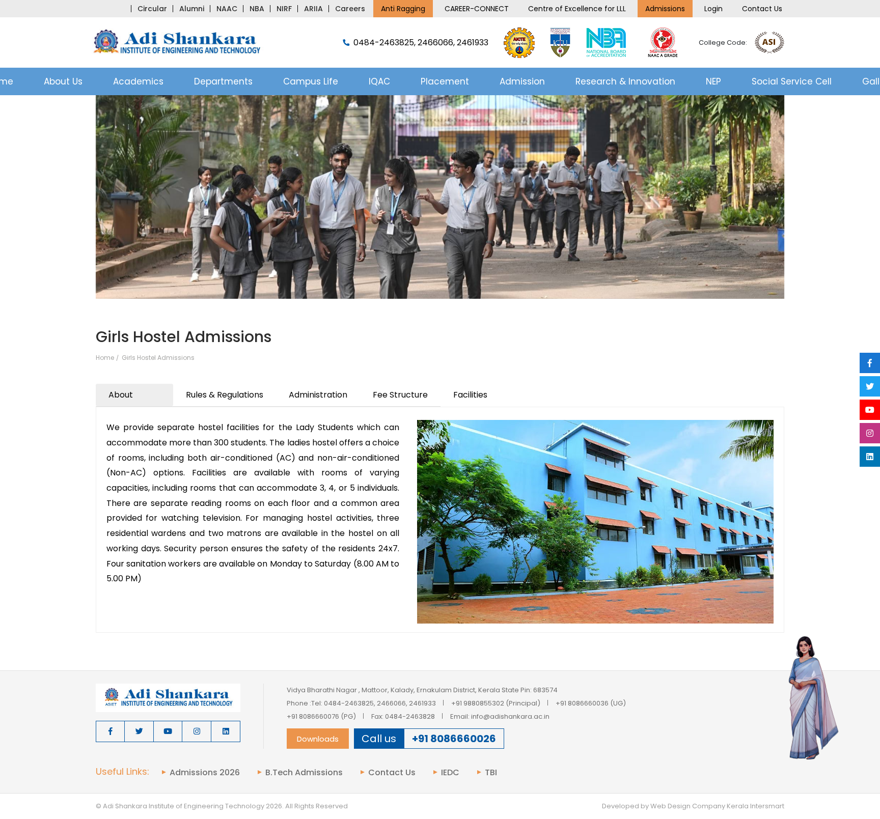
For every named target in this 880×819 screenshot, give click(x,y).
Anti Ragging (403, 9)
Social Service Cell (792, 81)
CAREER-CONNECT (477, 9)
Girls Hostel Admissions (158, 358)
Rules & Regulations (224, 395)
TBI (491, 773)
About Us (63, 81)
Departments (223, 81)
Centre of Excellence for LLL (577, 9)
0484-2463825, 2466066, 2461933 (420, 43)
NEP (713, 81)
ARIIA (313, 8)
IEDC (450, 773)
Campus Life (310, 81)
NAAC (226, 8)
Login (713, 9)
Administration (318, 395)
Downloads (318, 738)
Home (105, 358)
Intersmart (767, 806)
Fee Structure (400, 395)
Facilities (470, 395)
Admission (522, 81)
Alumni (191, 8)
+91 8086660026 (454, 738)
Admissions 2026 (205, 773)
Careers (350, 8)
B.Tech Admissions (304, 773)
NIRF (284, 8)
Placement (445, 81)
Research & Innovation (625, 81)
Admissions (665, 9)
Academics (138, 81)
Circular (152, 8)
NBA (257, 8)
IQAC (379, 81)
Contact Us (762, 9)
